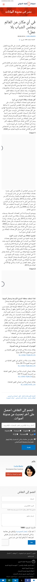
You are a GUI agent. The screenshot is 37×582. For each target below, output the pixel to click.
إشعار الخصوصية (21, 531)
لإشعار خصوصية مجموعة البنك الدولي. (20, 440)
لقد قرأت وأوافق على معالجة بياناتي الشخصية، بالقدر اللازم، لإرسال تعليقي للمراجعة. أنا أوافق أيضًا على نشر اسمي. (18, 534)
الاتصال (8, 553)
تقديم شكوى (31, 556)
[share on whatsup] (9, 580)
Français (16, 431)
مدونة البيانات (13, 11)
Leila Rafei (30, 36)
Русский (23, 434)
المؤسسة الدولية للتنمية (11, 565)
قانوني (33, 553)
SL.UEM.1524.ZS (25, 376)
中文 (14, 434)
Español (7, 431)
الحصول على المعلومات (24, 553)
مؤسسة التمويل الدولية (28, 568)
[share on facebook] (28, 580)
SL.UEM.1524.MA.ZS (26, 366)
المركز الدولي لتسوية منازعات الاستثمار (23, 574)
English (25, 431)
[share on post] (21, 580)
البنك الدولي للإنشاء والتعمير (26, 565)
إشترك (28, 447)
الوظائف (14, 553)
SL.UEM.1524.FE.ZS (27, 355)
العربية (22, 39)
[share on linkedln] (15, 580)
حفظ (31, 542)
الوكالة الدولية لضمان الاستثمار (26, 571)
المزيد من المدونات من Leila (14, 474)
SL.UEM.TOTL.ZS (28, 384)
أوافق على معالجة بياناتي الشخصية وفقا (20, 440)
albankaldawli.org (7, 0)
